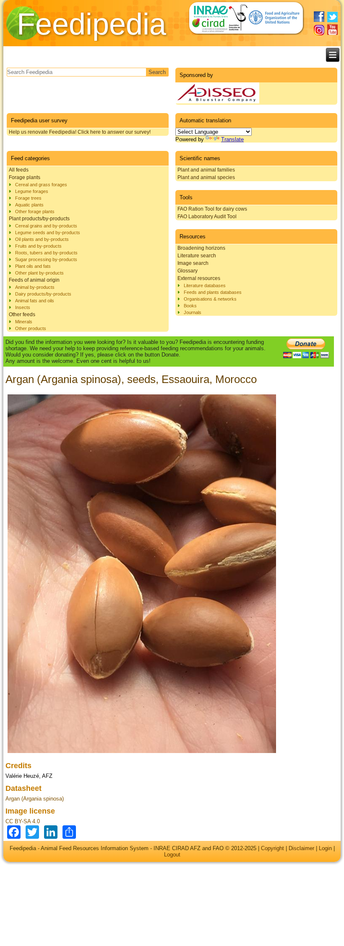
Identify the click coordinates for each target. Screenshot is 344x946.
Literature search (196, 256)
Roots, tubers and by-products (46, 252)
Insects (22, 307)
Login (325, 848)
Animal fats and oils (34, 300)
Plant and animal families (206, 170)
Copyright (272, 848)
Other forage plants (35, 211)
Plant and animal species (206, 177)
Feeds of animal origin (34, 280)
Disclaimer (301, 848)
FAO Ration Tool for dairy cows (212, 209)
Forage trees (28, 198)
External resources (198, 278)
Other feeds (22, 314)
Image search (192, 263)
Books (190, 305)
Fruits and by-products (38, 245)
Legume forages (31, 191)
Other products (30, 328)
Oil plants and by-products (42, 239)
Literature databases (205, 285)
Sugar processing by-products (46, 259)
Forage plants (24, 177)
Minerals (23, 321)
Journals (192, 312)
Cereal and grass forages (41, 184)
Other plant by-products (39, 272)
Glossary (187, 271)
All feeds (19, 170)
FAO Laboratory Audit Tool (207, 216)
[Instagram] (319, 30)
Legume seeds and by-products (47, 232)
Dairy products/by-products (43, 293)
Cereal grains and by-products (46, 225)
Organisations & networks (210, 298)
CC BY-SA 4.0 (22, 821)
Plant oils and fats (33, 266)
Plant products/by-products (39, 219)
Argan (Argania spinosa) (34, 798)
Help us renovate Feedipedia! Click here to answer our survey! (80, 132)
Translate (232, 139)
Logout (172, 854)
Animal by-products (35, 287)
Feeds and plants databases (213, 292)
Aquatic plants (29, 204)
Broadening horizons (201, 248)
